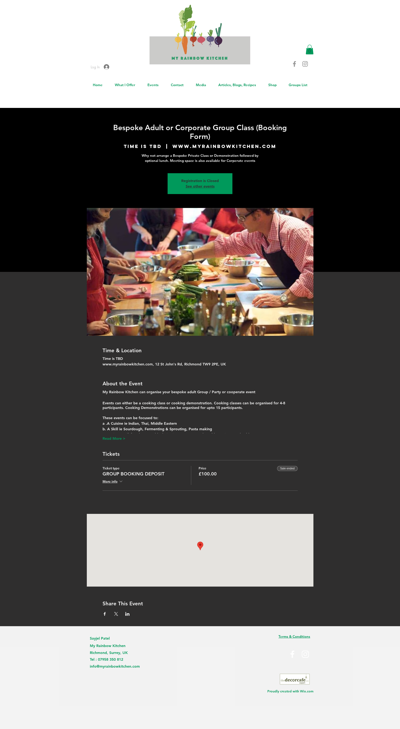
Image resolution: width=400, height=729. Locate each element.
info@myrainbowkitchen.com (115, 666)
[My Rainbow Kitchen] (305, 654)
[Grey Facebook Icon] (294, 64)
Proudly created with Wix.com (290, 691)
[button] (310, 49)
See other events (200, 186)
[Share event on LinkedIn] (127, 614)
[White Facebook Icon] (292, 654)
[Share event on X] (116, 614)
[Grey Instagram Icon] (305, 64)
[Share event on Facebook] (105, 614)
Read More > (114, 438)
